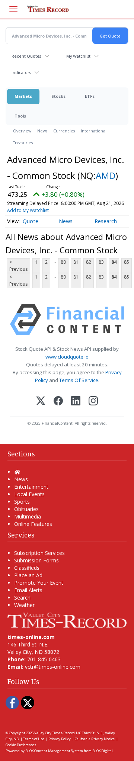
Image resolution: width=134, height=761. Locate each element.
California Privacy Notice (95, 738)
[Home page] (67, 619)
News (42, 131)
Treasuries (23, 142)
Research (106, 221)
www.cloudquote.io (67, 356)
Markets (23, 96)
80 (63, 262)
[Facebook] (58, 401)
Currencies (64, 131)
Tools (20, 116)
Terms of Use (33, 738)
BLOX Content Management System (54, 750)
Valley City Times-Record (54, 733)
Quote (30, 221)
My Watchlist (78, 56)
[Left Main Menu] (13, 9)
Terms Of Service (78, 380)
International (93, 131)
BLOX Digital (102, 750)
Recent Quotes (26, 56)
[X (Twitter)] (40, 401)
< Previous (18, 265)
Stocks (58, 96)
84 (114, 262)
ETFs (90, 96)
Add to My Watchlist (28, 210)
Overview (22, 131)
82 (88, 262)
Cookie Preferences (21, 744)
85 (126, 262)
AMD (105, 175)
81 (76, 262)
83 (101, 262)
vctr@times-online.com (52, 666)
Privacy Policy (59, 738)
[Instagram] (93, 401)
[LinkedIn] (75, 401)
